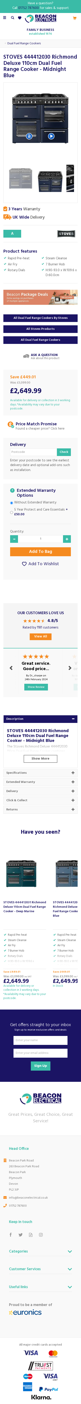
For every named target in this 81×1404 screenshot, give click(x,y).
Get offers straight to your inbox (40, 1027)
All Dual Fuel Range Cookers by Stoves (41, 318)
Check (64, 452)
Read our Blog (30, 1234)
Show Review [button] (36, 687)
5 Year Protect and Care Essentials (41, 512)
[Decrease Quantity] (14, 539)
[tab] (40, 719)
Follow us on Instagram (40, 1234)
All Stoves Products (40, 329)
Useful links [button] (18, 1287)
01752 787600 (18, 1205)
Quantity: (17, 531)
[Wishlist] (20, 18)
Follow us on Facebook (10, 1234)
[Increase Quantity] (67, 539)
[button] (29, 136)
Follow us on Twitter (20, 1234)
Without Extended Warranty (35, 502)
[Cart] (74, 18)
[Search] (12, 18)
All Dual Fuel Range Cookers (40, 340)
